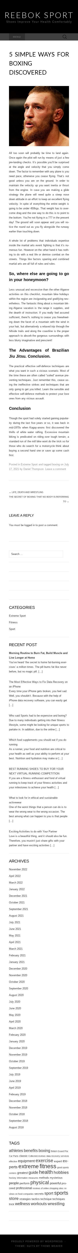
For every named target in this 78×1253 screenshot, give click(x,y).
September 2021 (18, 909)
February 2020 (17, 1034)
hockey (12, 1178)
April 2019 (15, 1087)
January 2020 (17, 1041)
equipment (26, 1161)
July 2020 (14, 1001)
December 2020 (18, 968)
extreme (28, 1166)
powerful (55, 1183)
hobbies (61, 1172)
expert (58, 1161)
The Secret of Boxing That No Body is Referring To (39, 499)
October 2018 (17, 1114)
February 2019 (17, 1094)
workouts (39, 1203)
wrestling (56, 1203)
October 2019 (17, 1061)
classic (23, 1155)
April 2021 (15, 942)
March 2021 (16, 948)
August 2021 (16, 915)
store (14, 1198)
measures (33, 1178)
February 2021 (17, 955)
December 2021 (18, 895)
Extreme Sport (29, 464)
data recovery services (57, 1156)
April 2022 (15, 876)
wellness (22, 1203)
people (14, 1183)
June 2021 (15, 928)
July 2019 (14, 1074)
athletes (16, 1150)
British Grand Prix (59, 1151)
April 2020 (15, 1021)
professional (24, 1188)
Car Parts (13, 1156)
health (46, 1172)
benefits (31, 1150)
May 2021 (14, 935)
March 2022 (16, 882)
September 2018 (18, 1120)
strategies (25, 1198)
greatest (22, 1172)
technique (46, 1198)
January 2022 (17, 889)
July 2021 (14, 922)
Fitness (13, 622)
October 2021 (17, 902)
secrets (39, 1193)
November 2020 (18, 975)
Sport (12, 629)
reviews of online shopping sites (48, 1188)
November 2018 (18, 1107)
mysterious (56, 1177)
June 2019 (15, 1081)
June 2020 (15, 1008)
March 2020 (16, 1028)
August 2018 (16, 1127)
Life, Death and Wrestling (26, 492)
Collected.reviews (37, 1156)
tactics (36, 1198)
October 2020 (17, 981)
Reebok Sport (39, 15)
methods (44, 1177)
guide (33, 1172)
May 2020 (14, 1014)
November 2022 (18, 869)
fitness (48, 1166)
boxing (56, 464)
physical (39, 1182)
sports (61, 1193)
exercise (44, 1160)
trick (11, 1204)
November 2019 (18, 1054)
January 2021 (17, 962)
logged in (29, 525)
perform (25, 1183)
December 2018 (18, 1100)
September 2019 (18, 1067)
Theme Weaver (52, 1246)
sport (48, 1193)
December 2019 (18, 1048)
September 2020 (18, 988)
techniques (58, 1198)
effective (13, 1161)
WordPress (54, 1241)
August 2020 (16, 995)
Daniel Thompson (33, 469)
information (22, 1178)
